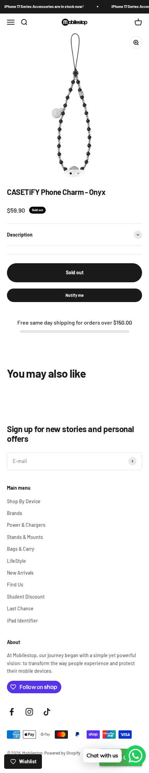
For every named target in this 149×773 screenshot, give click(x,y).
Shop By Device (24, 501)
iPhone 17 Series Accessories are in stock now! (41, 6)
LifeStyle (16, 561)
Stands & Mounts (25, 537)
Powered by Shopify (62, 752)
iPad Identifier (22, 621)
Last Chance (20, 608)
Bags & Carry (20, 549)
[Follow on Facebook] (11, 711)
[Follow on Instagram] (29, 711)
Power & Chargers (26, 525)
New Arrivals (20, 573)
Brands (14, 513)
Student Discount (26, 597)
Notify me (74, 295)
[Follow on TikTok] (47, 711)
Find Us (15, 584)
